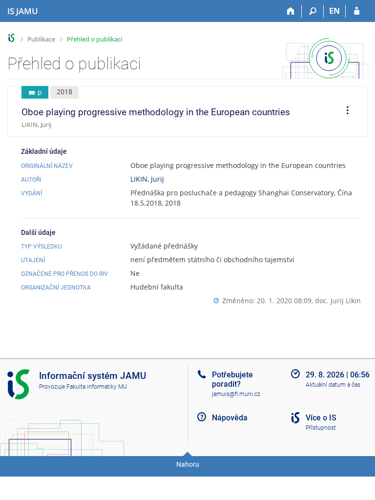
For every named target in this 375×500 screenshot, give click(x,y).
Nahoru (187, 464)
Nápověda (230, 417)
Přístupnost (321, 427)
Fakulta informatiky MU (96, 386)
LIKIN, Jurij (147, 179)
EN (334, 10)
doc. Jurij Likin (338, 300)
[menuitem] (344, 111)
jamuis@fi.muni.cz (236, 394)
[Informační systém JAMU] (11, 38)
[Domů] (291, 11)
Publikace (41, 39)
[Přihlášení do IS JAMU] (357, 11)
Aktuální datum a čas (333, 384)
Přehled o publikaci (94, 39)
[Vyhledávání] (313, 11)
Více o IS (321, 417)
